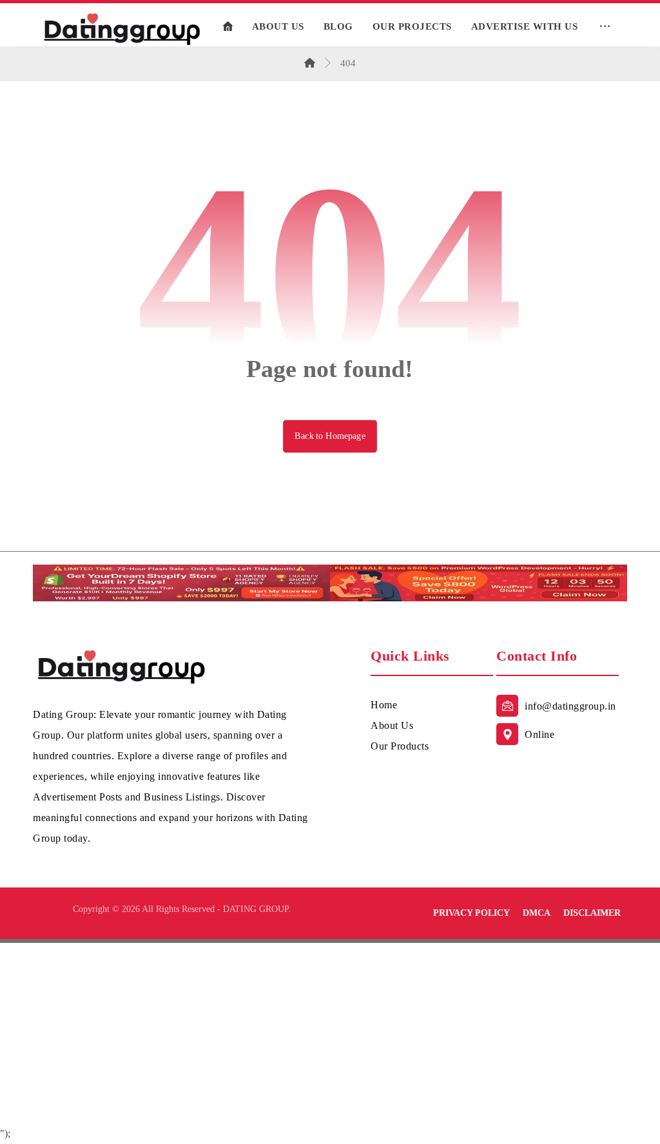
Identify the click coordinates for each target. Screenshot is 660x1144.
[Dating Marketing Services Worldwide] (121, 28)
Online (539, 734)
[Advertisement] (330, 1033)
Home (384, 704)
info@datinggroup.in (570, 706)
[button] (604, 26)
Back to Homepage (330, 436)
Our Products (400, 746)
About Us (392, 725)
